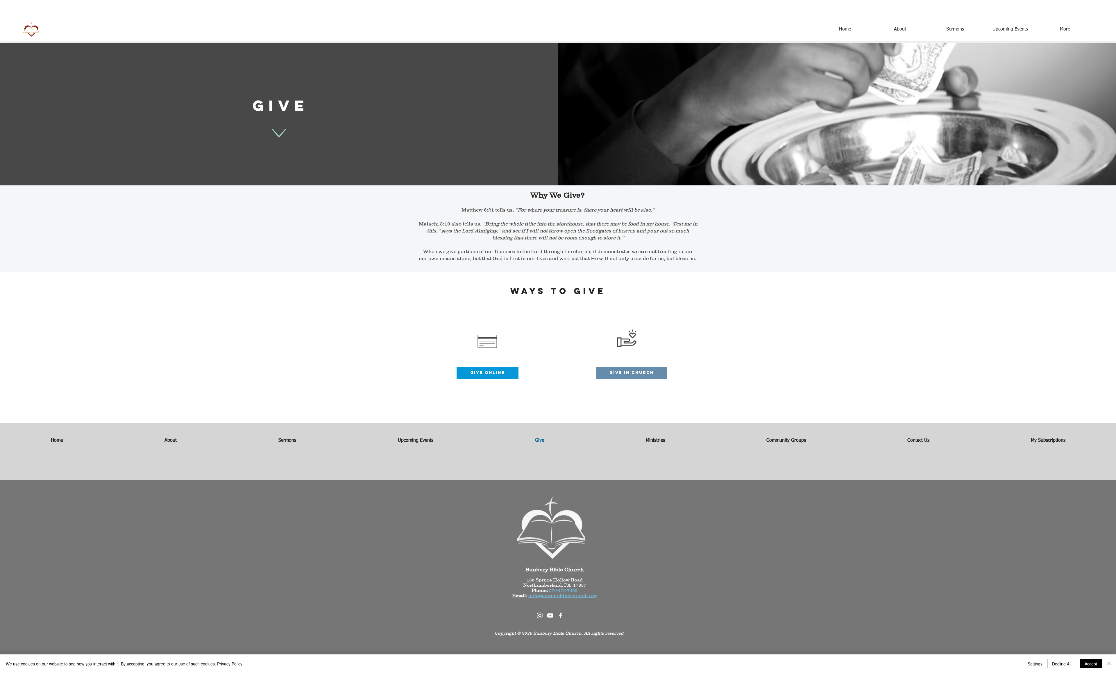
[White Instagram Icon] (539, 615)
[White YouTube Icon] (550, 615)
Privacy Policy (229, 664)
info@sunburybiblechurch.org (562, 595)
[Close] (1109, 663)
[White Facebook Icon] (560, 615)
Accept (1091, 664)
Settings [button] (1035, 664)
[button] (631, 373)
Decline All (1061, 664)
